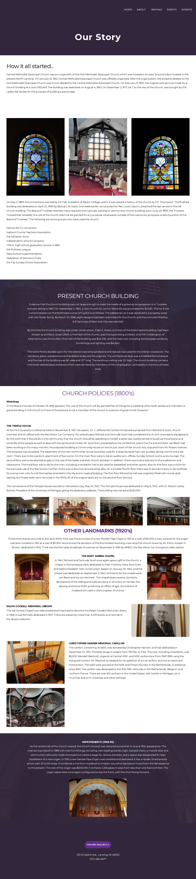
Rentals (156, 9)
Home (128, 9)
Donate (187, 9)
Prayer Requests (98, 844)
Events (172, 9)
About (141, 9)
